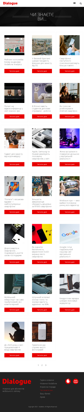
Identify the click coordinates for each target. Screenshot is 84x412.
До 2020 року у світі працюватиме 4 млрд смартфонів (13, 347)
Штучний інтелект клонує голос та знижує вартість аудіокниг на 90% (41, 301)
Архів (42, 397)
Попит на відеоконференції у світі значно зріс (13, 108)
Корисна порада (47, 387)
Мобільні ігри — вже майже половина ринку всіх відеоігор (70, 202)
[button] (74, 3)
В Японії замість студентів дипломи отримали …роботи (41, 108)
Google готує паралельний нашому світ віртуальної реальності (66, 252)
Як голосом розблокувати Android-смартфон (68, 108)
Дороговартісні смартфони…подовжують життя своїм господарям (13, 252)
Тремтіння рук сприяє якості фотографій (39, 347)
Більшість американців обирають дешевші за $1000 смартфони (42, 203)
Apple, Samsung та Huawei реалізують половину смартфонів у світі (41, 155)
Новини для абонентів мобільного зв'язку (13, 389)
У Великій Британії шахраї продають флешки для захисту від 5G (42, 62)
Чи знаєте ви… (47, 390)
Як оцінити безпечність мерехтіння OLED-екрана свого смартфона (40, 252)
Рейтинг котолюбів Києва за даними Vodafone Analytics (13, 62)
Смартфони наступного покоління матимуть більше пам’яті (69, 62)
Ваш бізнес (45, 393)
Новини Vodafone (48, 383)
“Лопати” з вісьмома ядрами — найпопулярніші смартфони (14, 203)
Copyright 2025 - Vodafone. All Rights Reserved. (42, 407)
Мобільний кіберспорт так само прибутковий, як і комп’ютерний (14, 301)
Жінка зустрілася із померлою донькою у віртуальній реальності (69, 155)
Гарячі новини (47, 380)
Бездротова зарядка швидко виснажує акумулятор (69, 300)
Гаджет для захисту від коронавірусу (13, 155)
